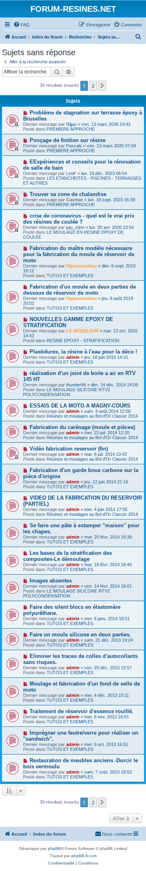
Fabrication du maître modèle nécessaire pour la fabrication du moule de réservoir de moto (78, 254)
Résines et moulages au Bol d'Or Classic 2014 (92, 416)
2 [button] (93, 85)
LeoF (71, 173)
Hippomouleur (81, 265)
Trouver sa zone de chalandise (68, 194)
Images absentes (51, 581)
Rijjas (71, 124)
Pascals (74, 145)
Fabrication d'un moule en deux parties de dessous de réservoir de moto (79, 290)
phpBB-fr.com (84, 856)
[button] (102, 86)
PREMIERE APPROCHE (71, 129)
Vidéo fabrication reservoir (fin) (69, 449)
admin (72, 357)
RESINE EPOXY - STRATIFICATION (83, 340)
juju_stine (75, 227)
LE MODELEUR (82, 330)
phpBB (54, 848)
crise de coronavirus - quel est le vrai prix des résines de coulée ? (78, 219)
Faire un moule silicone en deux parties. (80, 635)
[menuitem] (21, 25)
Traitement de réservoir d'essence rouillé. (81, 711)
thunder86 (76, 384)
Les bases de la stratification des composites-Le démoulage (67, 556)
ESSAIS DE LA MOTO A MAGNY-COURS (80, 406)
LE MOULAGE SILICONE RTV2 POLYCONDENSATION (66, 392)
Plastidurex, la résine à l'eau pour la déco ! (83, 352)
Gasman (74, 199)
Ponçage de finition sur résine (67, 140)
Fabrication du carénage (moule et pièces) (82, 427)
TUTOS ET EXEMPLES (70, 275)
